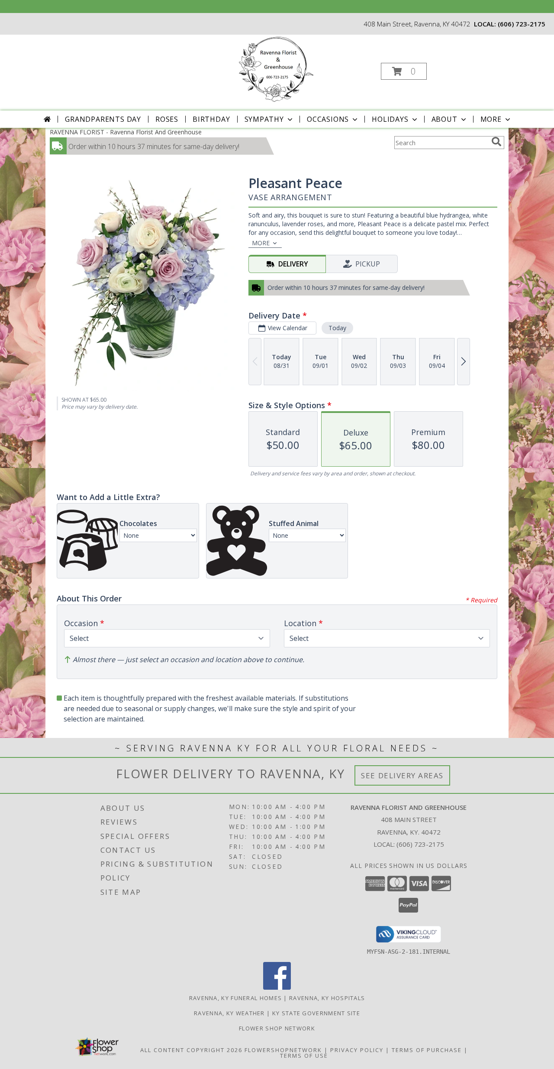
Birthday (211, 119)
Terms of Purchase (427, 1050)
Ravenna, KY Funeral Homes (235, 998)
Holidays (390, 119)
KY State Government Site (316, 1013)
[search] (496, 141)
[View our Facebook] (277, 987)
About (444, 119)
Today (337, 328)
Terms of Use (304, 1055)
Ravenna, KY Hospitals (327, 998)
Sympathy (264, 119)
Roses (166, 119)
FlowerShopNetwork (283, 1050)
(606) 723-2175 (521, 23)
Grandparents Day (103, 119)
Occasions (328, 119)
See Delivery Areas (402, 775)
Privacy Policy (356, 1050)
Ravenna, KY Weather (229, 1013)
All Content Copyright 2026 (191, 1050)
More (491, 119)
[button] (404, 71)
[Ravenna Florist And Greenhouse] (276, 69)
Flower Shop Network (277, 1028)
